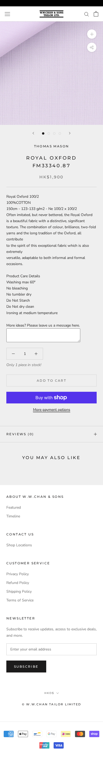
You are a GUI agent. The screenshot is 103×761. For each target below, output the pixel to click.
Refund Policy (17, 582)
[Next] (70, 133)
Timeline (13, 516)
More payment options (51, 409)
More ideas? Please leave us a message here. (43, 325)
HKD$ (49, 693)
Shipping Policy (19, 591)
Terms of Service (20, 600)
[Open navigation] (7, 14)
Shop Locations (19, 545)
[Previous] (33, 133)
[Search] (86, 14)
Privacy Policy (17, 574)
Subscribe (26, 666)
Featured (13, 507)
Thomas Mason (51, 146)
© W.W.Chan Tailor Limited (51, 704)
